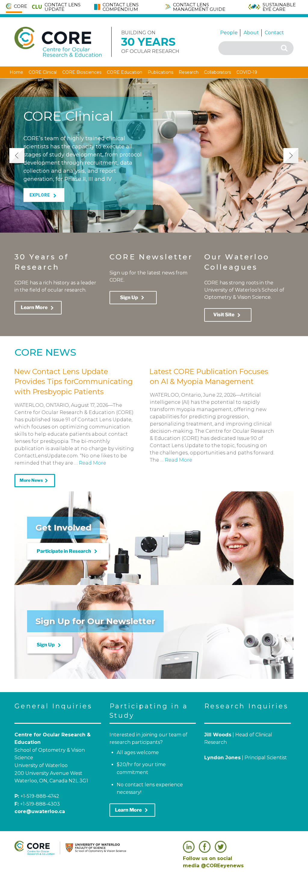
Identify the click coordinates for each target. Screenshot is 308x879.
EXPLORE (43, 195)
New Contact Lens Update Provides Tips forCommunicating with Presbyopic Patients (73, 381)
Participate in (68, 551)
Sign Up (133, 297)
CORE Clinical (43, 72)
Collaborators (217, 72)
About (251, 33)
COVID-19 (246, 72)
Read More (92, 463)
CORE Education (124, 72)
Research (189, 72)
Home (16, 72)
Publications (160, 72)
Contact (274, 33)
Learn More (38, 307)
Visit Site (227, 315)
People (229, 33)
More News (35, 480)
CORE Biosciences (81, 72)
